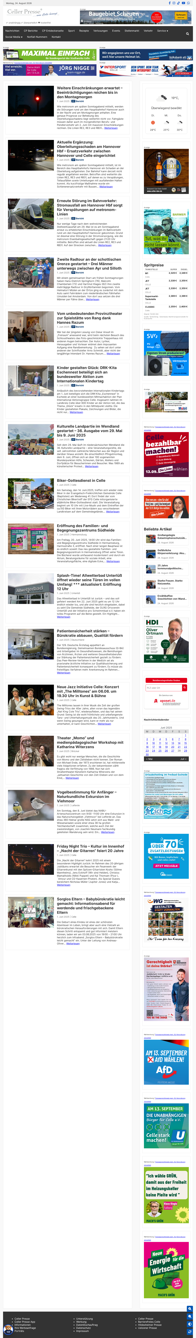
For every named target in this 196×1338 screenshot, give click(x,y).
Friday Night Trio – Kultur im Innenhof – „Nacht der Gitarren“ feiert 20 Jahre (90, 848)
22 (185, 746)
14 (179, 742)
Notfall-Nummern (37, 36)
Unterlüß (75, 593)
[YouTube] (183, 3)
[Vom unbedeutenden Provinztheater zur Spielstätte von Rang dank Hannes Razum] (31, 341)
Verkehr (148, 30)
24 (153, 750)
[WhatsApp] (188, 3)
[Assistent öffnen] (8, 1329)
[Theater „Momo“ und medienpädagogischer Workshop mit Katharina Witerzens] (31, 765)
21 (179, 746)
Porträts (19, 1330)
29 (185, 750)
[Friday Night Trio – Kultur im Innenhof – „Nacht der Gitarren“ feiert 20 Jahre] (31, 873)
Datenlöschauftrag (87, 1324)
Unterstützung (84, 1318)
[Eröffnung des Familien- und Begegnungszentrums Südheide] (31, 553)
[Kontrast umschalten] (190, 1324)
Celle (73, 484)
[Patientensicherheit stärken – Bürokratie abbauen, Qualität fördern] (31, 658)
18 (160, 746)
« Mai (149, 758)
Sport (71, 30)
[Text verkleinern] (190, 1316)
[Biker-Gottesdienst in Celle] (31, 508)
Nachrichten (12, 30)
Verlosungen (100, 30)
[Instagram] (174, 3)
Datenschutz (83, 1327)
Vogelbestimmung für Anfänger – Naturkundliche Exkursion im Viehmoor (87, 796)
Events (116, 30)
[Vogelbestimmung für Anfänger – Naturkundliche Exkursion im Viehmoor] (31, 819)
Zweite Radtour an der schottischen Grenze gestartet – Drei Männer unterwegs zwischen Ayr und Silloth (89, 264)
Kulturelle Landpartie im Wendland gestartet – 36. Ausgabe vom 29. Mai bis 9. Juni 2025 (89, 430)
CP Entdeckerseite (53, 30)
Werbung (81, 1321)
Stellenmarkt (132, 30)
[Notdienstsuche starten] (184, 687)
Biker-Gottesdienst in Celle (81, 480)
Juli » (183, 758)
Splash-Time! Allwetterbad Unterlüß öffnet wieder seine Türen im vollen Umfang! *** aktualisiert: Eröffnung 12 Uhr (89, 582)
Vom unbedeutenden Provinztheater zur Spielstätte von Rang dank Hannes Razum (89, 318)
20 (172, 746)
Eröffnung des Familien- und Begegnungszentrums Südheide (86, 528)
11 (160, 742)
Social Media (12, 36)
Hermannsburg (79, 534)
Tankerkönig (154, 317)
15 (185, 742)
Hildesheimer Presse (150, 1324)
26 (166, 750)
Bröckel (75, 751)
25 (160, 750)
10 (153, 742)
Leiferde (75, 805)
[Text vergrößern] (190, 1309)
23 (147, 750)
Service (161, 30)
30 (147, 754)
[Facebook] (170, 3)
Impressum (82, 1330)
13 (173, 742)
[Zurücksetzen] (190, 1332)
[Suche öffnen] (187, 34)
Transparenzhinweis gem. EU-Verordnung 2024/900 (33, 63)
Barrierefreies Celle (149, 1321)
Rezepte (84, 30)
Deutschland (77, 639)
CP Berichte (31, 30)
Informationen (23, 1324)
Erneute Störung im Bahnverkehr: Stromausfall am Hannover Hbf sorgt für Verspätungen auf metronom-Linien (90, 207)
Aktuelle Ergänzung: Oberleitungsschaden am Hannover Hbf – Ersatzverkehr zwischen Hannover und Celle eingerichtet (89, 149)
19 (166, 746)
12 (166, 742)
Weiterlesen (111, 128)
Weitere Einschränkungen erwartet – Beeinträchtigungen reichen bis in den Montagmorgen (90, 92)
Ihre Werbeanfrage (25, 1327)
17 (153, 746)
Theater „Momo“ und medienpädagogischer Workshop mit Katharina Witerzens (90, 742)
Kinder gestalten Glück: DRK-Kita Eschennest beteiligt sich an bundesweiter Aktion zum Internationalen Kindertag (87, 374)
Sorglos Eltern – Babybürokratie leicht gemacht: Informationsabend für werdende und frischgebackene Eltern (91, 906)
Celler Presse (22, 1318)
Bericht (80, 101)
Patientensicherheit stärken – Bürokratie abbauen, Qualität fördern (90, 633)
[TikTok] (178, 3)
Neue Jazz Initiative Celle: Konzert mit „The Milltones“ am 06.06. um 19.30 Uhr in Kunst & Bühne (88, 691)
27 (172, 750)
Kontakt (56, 36)
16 (147, 746)
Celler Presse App (25, 1321)
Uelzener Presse (147, 1327)
